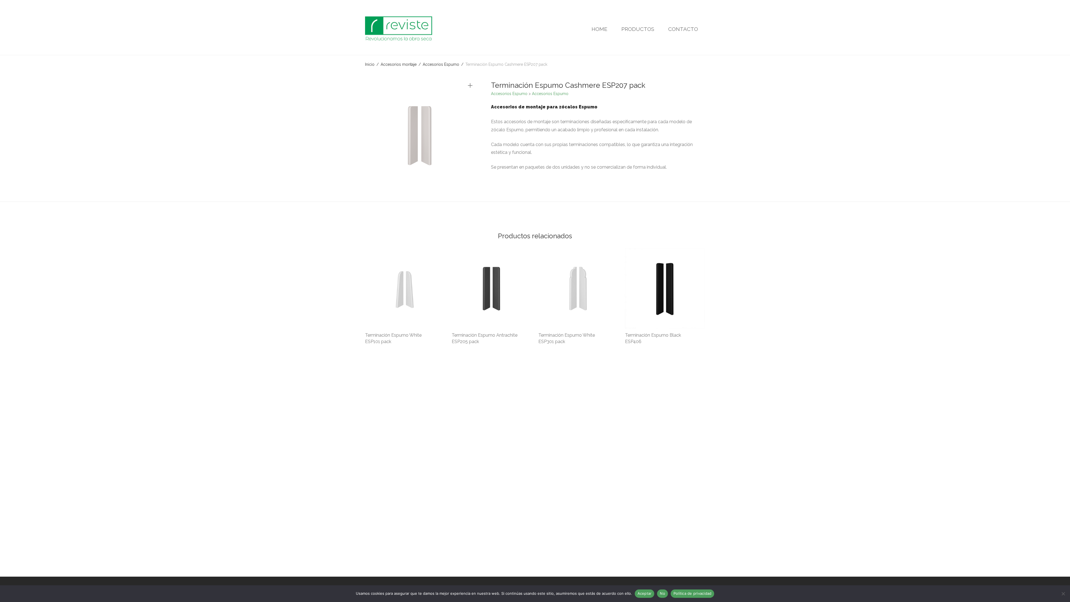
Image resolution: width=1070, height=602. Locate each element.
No (662, 593)
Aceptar (645, 593)
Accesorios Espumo (441, 64)
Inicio (369, 64)
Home (599, 29)
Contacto (683, 29)
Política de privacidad (692, 593)
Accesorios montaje (399, 64)
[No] (1063, 593)
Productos (637, 29)
